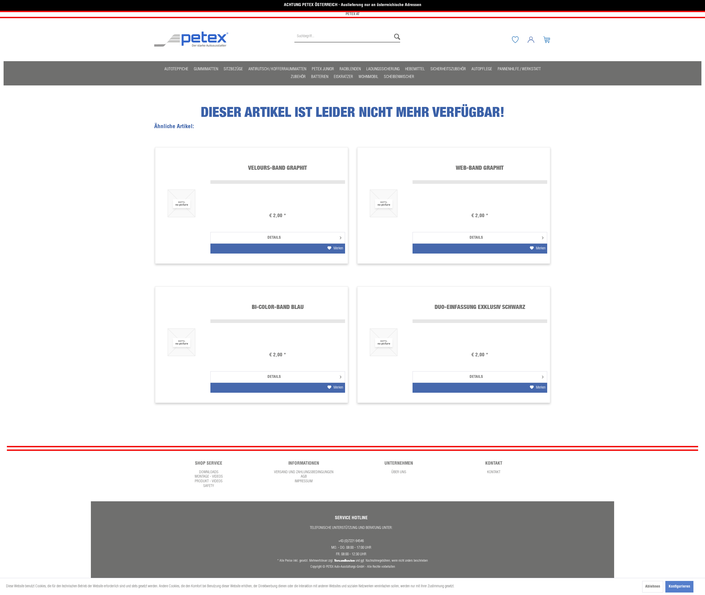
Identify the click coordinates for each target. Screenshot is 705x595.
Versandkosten (344, 560)
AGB (304, 477)
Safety (208, 486)
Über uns (398, 472)
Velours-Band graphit (277, 167)
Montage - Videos (209, 477)
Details (274, 238)
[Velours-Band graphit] (181, 203)
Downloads (208, 472)
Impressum (304, 481)
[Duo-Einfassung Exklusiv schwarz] (383, 342)
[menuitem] (347, 39)
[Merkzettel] (519, 39)
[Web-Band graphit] (383, 203)
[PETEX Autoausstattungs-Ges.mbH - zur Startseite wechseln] (191, 39)
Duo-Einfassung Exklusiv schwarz (480, 306)
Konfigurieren (679, 587)
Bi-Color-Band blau (278, 306)
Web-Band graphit (480, 167)
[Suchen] (395, 36)
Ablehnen (652, 587)
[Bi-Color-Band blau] (181, 342)
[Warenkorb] (551, 39)
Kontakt (493, 472)
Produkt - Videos (209, 481)
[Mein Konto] (535, 39)
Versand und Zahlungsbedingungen (303, 472)
